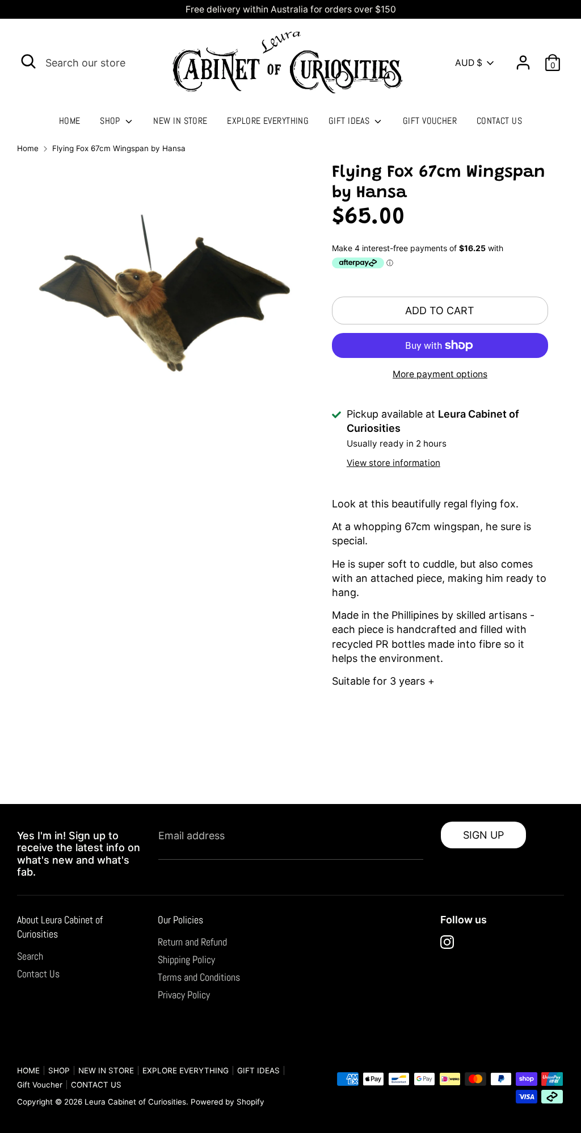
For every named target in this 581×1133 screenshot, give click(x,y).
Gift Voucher (430, 121)
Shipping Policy (186, 959)
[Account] (523, 58)
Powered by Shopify (227, 1101)
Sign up (483, 835)
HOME (70, 121)
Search (30, 956)
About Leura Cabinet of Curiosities (60, 926)
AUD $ (468, 62)
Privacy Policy (184, 994)
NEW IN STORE (180, 121)
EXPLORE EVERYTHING (268, 121)
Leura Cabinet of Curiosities (135, 1101)
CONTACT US (500, 121)
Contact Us (38, 973)
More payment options (440, 374)
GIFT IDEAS (350, 121)
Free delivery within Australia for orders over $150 (291, 9)
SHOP (111, 121)
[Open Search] (28, 61)
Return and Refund (192, 941)
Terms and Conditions (199, 977)
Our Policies (180, 919)
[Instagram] (447, 942)
